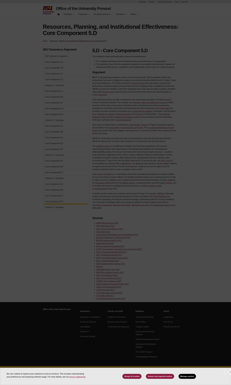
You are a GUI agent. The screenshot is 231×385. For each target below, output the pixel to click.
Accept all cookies (132, 376)
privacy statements (77, 377)
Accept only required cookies (160, 376)
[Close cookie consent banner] (226, 372)
